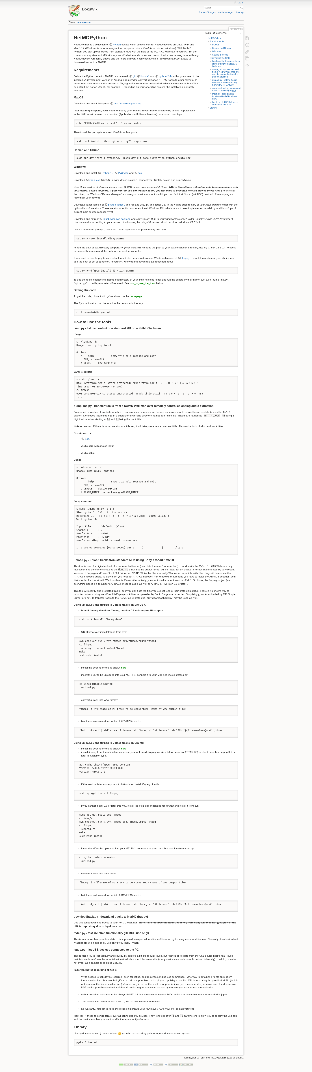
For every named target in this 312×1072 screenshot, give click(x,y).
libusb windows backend (117, 218)
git (134, 76)
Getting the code (220, 55)
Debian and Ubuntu (221, 48)
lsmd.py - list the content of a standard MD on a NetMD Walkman (226, 63)
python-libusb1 (116, 204)
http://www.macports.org (127, 103)
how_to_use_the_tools (142, 283)
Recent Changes (207, 12)
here (123, 667)
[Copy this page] (247, 58)
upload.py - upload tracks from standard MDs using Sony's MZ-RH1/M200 (224, 82)
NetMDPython (215, 38)
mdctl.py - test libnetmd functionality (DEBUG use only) (224, 96)
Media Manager (225, 12)
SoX (87, 438)
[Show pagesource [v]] (247, 38)
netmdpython (83, 22)
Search (242, 7)
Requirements (217, 41)
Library (213, 108)
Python (117, 44)
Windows (216, 51)
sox (140, 172)
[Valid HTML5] (156, 1064)
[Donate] (126, 1064)
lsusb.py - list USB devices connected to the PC (225, 103)
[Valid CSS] (171, 1064)
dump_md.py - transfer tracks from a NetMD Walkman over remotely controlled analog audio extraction (226, 73)
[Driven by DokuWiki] (186, 1064)
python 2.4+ (165, 76)
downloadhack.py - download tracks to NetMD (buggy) (226, 89)
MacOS (215, 44)
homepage (136, 296)
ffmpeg (185, 258)
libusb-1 (145, 76)
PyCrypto (123, 172)
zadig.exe (94, 179)
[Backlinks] (247, 51)
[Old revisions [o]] (247, 45)
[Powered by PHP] (141, 1064)
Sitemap (239, 12)
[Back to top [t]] (247, 65)
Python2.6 (107, 172)
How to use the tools (220, 58)
